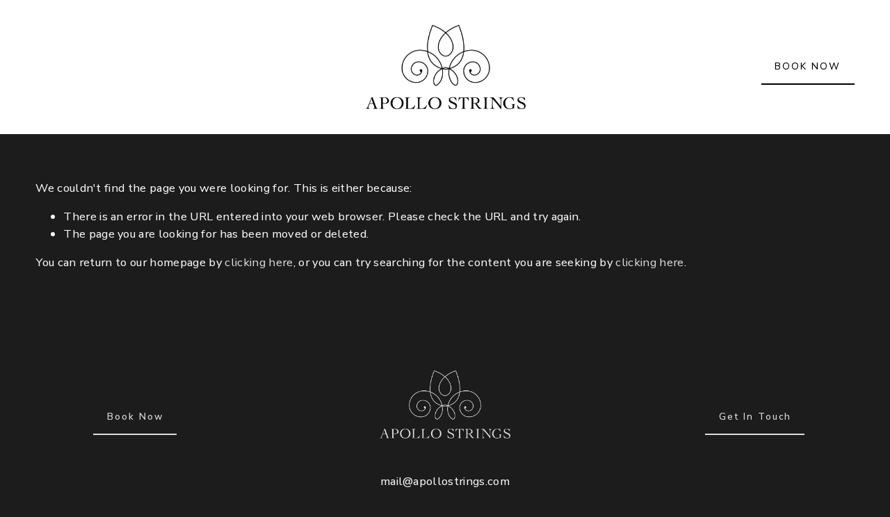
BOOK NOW (808, 66)
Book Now (135, 416)
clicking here (259, 262)
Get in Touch (755, 416)
